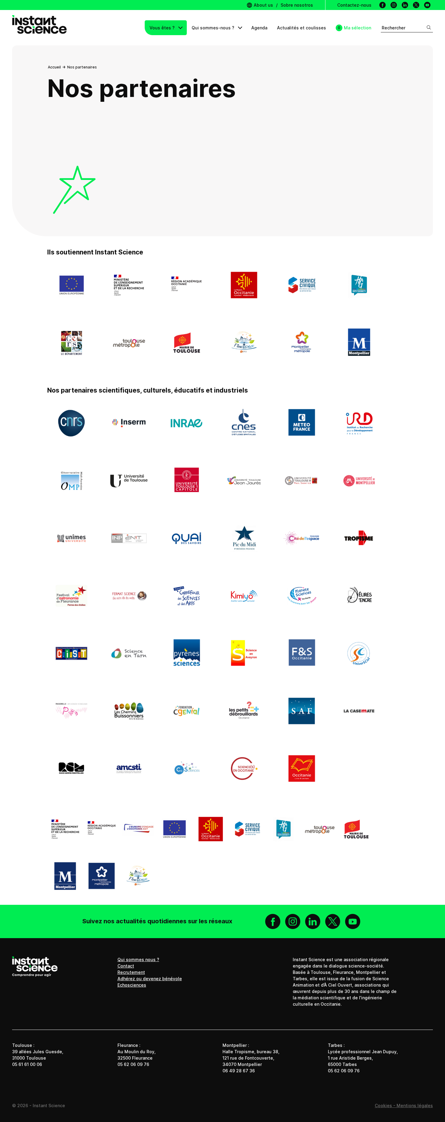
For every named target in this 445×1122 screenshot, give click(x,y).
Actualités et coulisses (301, 27)
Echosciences (131, 985)
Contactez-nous (354, 5)
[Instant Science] (39, 27)
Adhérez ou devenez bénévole (149, 978)
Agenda (259, 27)
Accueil (54, 67)
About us (262, 5)
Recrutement (131, 972)
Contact (125, 965)
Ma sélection (357, 27)
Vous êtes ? (163, 27)
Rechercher (393, 27)
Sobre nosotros (297, 5)
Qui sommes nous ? (138, 959)
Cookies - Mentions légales (404, 1105)
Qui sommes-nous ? (214, 27)
